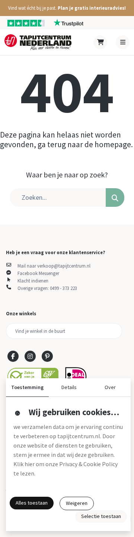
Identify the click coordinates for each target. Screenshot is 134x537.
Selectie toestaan (101, 516)
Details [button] (69, 387)
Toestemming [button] (27, 387)
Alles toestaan (32, 502)
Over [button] (110, 387)
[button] (67, 8)
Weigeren (76, 503)
